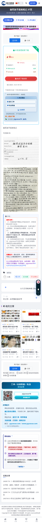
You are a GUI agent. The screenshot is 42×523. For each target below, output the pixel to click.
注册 (28, 40)
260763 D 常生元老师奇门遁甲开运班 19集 (18, 498)
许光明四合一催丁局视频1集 (30, 327)
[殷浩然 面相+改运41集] (10, 315)
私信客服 (12, 105)
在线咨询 (38, 287)
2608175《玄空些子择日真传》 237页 (17, 488)
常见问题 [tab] (21, 20)
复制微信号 (26, 397)
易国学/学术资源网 (18, 513)
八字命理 (26, 350)
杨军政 (9, 273)
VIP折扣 (22, 63)
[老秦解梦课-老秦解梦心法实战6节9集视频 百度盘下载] (10, 341)
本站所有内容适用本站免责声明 (21, 264)
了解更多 (21, 467)
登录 (33, 3)
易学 (19, 13)
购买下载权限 (22, 79)
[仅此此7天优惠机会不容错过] (21, 28)
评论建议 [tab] (33, 20)
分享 (18, 277)
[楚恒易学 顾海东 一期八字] (31, 341)
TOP (38, 294)
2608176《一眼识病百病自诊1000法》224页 (19, 481)
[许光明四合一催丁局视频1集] (31, 315)
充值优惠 (8, 420)
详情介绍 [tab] (9, 20)
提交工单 (11, 101)
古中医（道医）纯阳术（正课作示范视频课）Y (19, 485)
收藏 (26, 277)
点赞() (35, 277)
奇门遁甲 (26, 324)
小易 (8, 277)
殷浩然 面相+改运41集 (10, 327)
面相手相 (23, 13)
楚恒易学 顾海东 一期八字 (31, 353)
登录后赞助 (12, 411)
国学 (5, 350)
